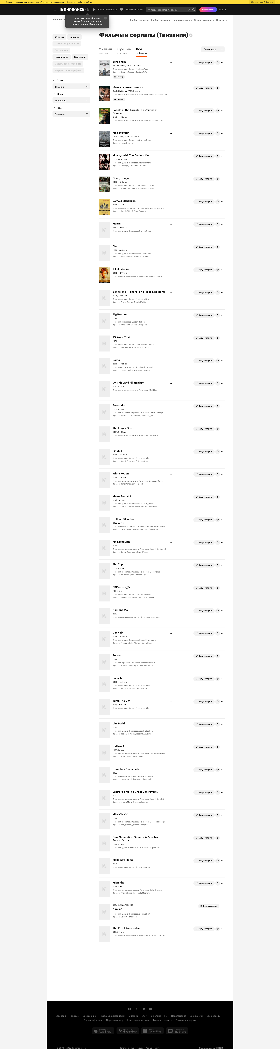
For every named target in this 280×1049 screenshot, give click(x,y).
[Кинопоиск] (72, 9)
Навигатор (222, 20)
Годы (59, 107)
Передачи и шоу (114, 1020)
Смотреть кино (208, 9)
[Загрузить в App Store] (103, 1030)
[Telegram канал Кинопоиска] (143, 1009)
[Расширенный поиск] (189, 9)
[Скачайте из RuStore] (177, 1030)
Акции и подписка (162, 1020)
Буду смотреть (205, 62)
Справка (133, 1015)
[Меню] (55, 10)
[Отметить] (222, 62)
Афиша (149, 1047)
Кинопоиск (77, 1047)
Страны (61, 80)
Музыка (139, 1047)
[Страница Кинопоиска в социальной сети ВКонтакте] (129, 1009)
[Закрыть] (105, 18)
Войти (222, 9)
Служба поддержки (186, 1020)
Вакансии (61, 1015)
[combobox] (166, 9)
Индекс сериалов (182, 20)
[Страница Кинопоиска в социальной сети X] (136, 1009)
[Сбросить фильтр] (191, 35)
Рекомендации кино (138, 1020)
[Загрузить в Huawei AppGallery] (152, 1030)
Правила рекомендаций (112, 1015)
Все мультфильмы (93, 1020)
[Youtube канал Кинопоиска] (150, 1009)
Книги (157, 1047)
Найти (193, 9)
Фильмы (59, 37)
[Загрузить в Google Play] (128, 1030)
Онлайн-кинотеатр (107, 9)
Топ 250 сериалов (160, 20)
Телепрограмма (127, 1047)
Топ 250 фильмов (139, 20)
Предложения (178, 1015)
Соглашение (89, 1015)
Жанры (60, 94)
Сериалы (74, 37)
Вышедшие (80, 57)
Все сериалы (213, 1015)
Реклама (74, 1015)
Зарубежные (61, 57)
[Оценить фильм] (217, 62)
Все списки (58, 19)
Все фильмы (196, 1015)
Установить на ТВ (133, 9)
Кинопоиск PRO (158, 1015)
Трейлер (120, 77)
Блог (144, 1015)
